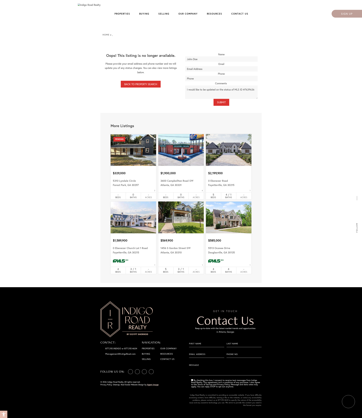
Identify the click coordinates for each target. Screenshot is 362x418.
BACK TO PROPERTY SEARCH (140, 84)
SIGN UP (347, 13)
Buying (144, 13)
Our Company (188, 13)
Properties (122, 13)
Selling (163, 13)
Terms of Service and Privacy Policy (213, 384)
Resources (214, 13)
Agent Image (153, 384)
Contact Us (239, 13)
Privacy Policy (106, 384)
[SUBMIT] (259, 369)
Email (221, 64)
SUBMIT (221, 102)
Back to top (348, 401)
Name (221, 54)
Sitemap (116, 384)
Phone (221, 73)
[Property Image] (133, 150)
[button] (3, 414)
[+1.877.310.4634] (357, 188)
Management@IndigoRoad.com (120, 353)
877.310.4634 (223, 400)
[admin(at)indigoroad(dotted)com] (357, 192)
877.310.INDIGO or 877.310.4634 (121, 348)
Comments (221, 83)
